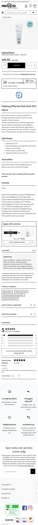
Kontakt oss (6, 498)
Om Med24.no (6, 485)
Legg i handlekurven (17, 242)
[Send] (32, 471)
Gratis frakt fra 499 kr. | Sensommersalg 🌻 (16, 1)
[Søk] (33, 12)
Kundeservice (6, 493)
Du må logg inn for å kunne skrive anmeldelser (19, 352)
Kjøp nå (16, 65)
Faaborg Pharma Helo (28, 74)
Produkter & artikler (8, 489)
